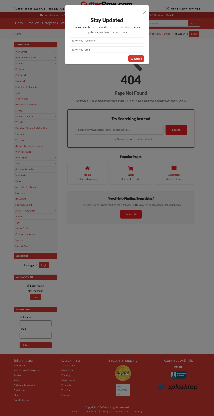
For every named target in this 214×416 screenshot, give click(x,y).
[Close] (145, 12)
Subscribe (136, 58)
